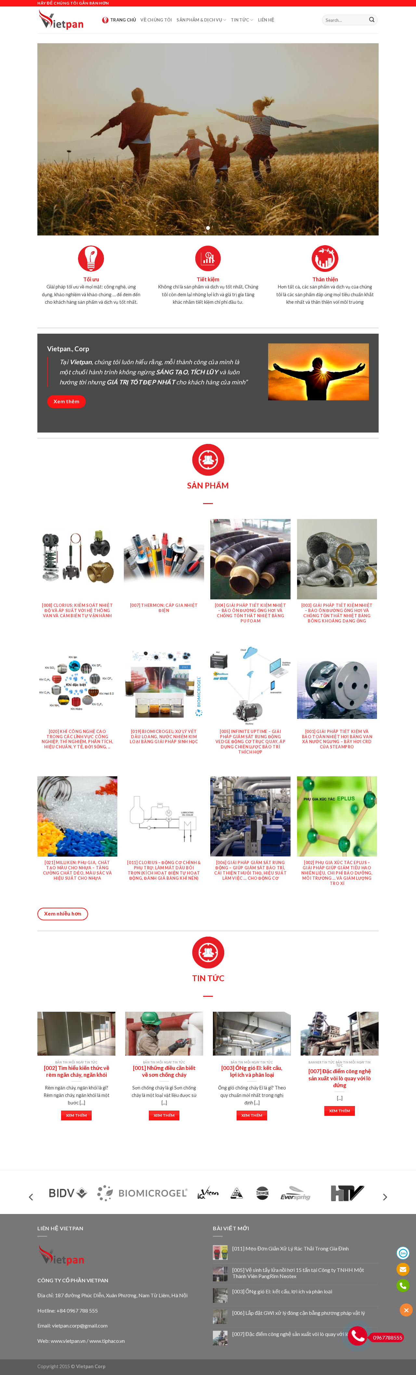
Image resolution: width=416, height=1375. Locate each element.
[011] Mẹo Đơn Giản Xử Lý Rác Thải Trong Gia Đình (290, 1248)
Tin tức (240, 19)
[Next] (368, 1063)
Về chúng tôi (156, 19)
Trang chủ (123, 19)
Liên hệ (266, 19)
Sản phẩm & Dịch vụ (199, 19)
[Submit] (371, 20)
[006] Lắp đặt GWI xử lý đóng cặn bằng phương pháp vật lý (298, 1313)
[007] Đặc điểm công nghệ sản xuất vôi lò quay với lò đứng (297, 1334)
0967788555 (387, 1337)
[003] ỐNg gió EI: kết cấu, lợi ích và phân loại (282, 1291)
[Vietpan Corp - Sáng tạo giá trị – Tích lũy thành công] (64, 20)
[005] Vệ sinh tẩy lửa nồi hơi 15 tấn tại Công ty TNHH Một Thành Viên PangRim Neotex (298, 1273)
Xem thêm (76, 1115)
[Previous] (48, 1063)
